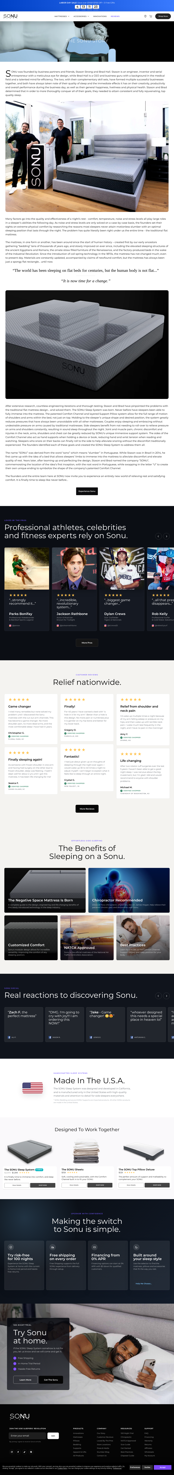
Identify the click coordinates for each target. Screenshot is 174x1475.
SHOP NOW (43, 1185)
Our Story (101, 1433)
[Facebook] (18, 1451)
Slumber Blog (103, 1452)
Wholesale (149, 1452)
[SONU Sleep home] (87, 1416)
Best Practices (127, 1452)
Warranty (149, 1441)
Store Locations (104, 1444)
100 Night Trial (127, 1433)
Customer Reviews (105, 1437)
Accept (163, 1467)
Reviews (115, 16)
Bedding (77, 1444)
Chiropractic (126, 1437)
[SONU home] (10, 16)
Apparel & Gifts (79, 1452)
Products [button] (78, 1429)
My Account (150, 1456)
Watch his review (26, 569)
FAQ (146, 1433)
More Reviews (87, 809)
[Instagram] (11, 1451)
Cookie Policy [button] (62, 1468)
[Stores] (145, 16)
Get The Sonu (51, 1380)
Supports (77, 1448)
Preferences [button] (117, 1468)
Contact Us (101, 1456)
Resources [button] (126, 1429)
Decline (147, 1467)
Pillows (76, 1441)
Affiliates (148, 1448)
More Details (17, 1185)
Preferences (135, 1467)
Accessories (80, 16)
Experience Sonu (87, 491)
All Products (78, 1456)
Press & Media (103, 1448)
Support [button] (149, 1429)
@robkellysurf (161, 625)
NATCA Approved (128, 1441)
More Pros (87, 642)
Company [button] (101, 1429)
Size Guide (125, 1444)
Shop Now (163, 16)
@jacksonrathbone (68, 625)
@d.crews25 (112, 625)
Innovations (100, 16)
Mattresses (61, 16)
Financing (149, 1437)
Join (53, 1436)
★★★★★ (24, 1172)
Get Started (126, 1448)
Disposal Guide (127, 1456)
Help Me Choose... (144, 1283)
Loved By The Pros (105, 1441)
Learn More (25, 1380)
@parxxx (16, 625)
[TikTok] (24, 1451)
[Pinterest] (31, 1451)
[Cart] (150, 16)
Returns (148, 1444)
